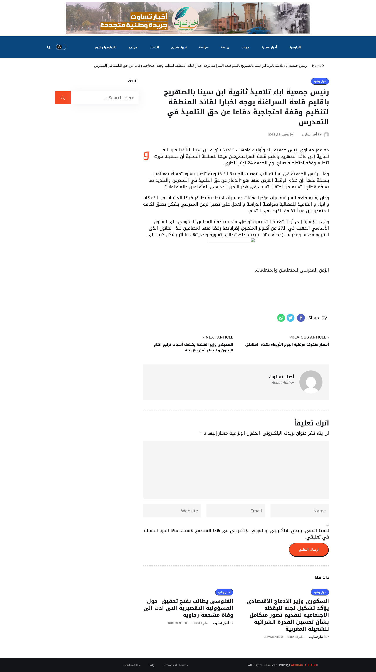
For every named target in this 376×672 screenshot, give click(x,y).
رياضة (225, 47)
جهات (245, 47)
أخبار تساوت (317, 637)
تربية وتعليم (179, 47)
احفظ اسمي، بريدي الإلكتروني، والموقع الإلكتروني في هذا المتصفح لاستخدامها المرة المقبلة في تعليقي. (236, 533)
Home (315, 65)
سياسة (204, 47)
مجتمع (133, 47)
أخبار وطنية (269, 47)
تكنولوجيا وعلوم (105, 47)
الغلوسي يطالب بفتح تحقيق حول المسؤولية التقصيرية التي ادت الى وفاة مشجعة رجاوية (188, 608)
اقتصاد (154, 47)
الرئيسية (295, 47)
